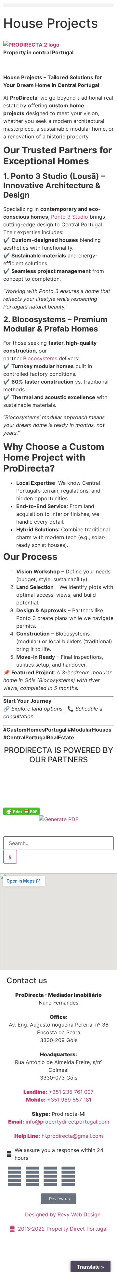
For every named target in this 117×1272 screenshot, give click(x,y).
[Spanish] (111, 44)
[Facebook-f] (32, 1176)
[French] (78, 44)
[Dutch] (72, 44)
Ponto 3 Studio (69, 216)
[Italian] (91, 44)
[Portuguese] (98, 44)
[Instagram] (50, 1176)
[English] (65, 44)
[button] (58, 5)
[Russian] (104, 44)
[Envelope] (14, 1176)
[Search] (10, 857)
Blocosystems (40, 358)
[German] (85, 44)
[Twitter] (68, 1176)
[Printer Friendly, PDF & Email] (21, 811)
